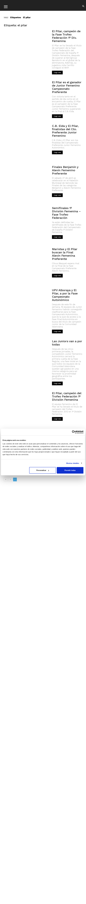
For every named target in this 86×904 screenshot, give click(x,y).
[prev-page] (6, 479)
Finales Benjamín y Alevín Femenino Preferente (65, 170)
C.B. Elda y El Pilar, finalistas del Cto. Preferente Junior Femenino (65, 130)
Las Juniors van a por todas (67, 343)
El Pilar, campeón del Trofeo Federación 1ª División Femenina (66, 396)
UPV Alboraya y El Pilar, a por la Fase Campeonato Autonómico (65, 295)
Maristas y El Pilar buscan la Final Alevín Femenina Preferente (64, 254)
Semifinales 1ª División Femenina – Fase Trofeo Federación (66, 212)
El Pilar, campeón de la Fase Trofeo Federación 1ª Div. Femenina (66, 36)
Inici (6, 17)
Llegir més (57, 72)
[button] (83, 6)
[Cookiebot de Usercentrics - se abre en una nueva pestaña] (73, 432)
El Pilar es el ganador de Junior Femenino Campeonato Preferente (66, 87)
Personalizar (41, 470)
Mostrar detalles (72, 463)
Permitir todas (70, 470)
